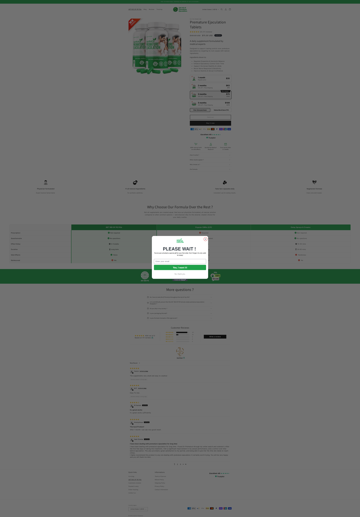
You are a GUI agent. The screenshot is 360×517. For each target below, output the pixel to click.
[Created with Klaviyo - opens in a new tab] (180, 280)
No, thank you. (180, 274)
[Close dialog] (205, 239)
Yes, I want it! (180, 267)
